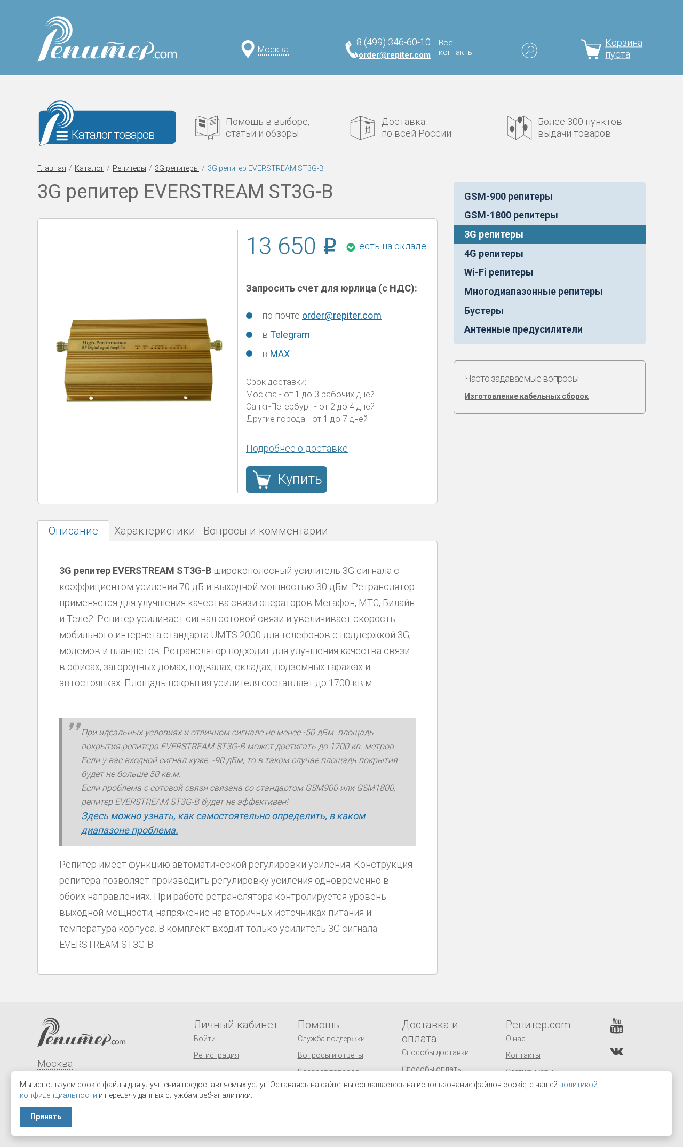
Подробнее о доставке (297, 448)
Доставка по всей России (416, 127)
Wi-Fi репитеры (499, 272)
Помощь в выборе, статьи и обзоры (267, 127)
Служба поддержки (331, 1038)
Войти (205, 1038)
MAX (280, 353)
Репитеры (129, 168)
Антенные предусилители (523, 329)
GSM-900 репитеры (508, 196)
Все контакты (456, 47)
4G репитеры (493, 253)
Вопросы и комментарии (265, 530)
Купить (300, 479)
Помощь (318, 1024)
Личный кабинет (236, 1024)
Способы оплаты (432, 1069)
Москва (273, 49)
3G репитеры (177, 168)
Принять (45, 1116)
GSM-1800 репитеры (511, 215)
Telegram (290, 334)
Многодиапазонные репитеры (533, 291)
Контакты (523, 1055)
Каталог (89, 168)
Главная (51, 168)
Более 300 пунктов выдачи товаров (580, 127)
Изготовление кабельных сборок (527, 396)
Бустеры (484, 310)
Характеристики (154, 530)
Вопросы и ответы (330, 1055)
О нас (516, 1038)
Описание (73, 530)
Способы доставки (435, 1052)
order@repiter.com (395, 55)
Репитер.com (538, 1024)
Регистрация (216, 1055)
